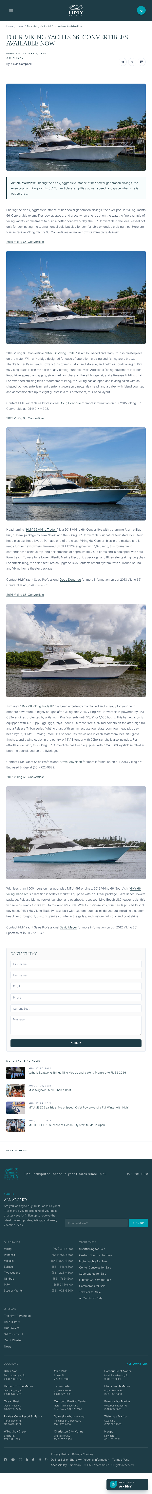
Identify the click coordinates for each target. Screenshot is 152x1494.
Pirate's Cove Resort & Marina (23, 1416)
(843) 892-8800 (62, 1260)
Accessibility (59, 1465)
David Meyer (68, 927)
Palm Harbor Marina (117, 1401)
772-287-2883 (12, 1439)
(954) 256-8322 (12, 1378)
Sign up (138, 1223)
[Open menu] (11, 10)
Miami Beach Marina (117, 1386)
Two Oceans (12, 1272)
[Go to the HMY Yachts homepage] (76, 10)
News (20, 26)
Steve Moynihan (71, 762)
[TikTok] (33, 1459)
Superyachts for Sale (92, 1273)
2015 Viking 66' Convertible (25, 242)
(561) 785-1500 (63, 1278)
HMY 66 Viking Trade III (37, 706)
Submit (76, 1043)
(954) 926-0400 (12, 1394)
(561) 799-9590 (112, 1378)
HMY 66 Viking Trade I (61, 353)
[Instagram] (20, 1459)
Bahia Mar (10, 1371)
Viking (7, 1248)
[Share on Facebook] (123, 62)
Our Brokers (11, 1328)
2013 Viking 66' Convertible (25, 418)
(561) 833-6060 (112, 1409)
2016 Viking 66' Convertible (25, 595)
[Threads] (40, 1459)
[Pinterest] (46, 1459)
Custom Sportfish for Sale (95, 1255)
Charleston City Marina (68, 1431)
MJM (7, 1284)
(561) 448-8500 (62, 1266)
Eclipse (8, 1266)
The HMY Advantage (17, 1315)
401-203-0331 (112, 1439)
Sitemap (75, 1465)
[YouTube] (13, 1459)
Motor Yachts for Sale (93, 1261)
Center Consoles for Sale (95, 1267)
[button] (76, 127)
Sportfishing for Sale (92, 1249)
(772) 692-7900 (112, 1424)
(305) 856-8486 (113, 1394)
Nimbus (9, 1278)
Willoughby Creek (15, 1431)
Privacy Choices (82, 1454)
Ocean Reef (11, 1401)
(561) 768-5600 (62, 1254)
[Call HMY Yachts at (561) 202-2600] (141, 10)
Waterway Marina (115, 1416)
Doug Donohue (70, 403)
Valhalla (9, 1260)
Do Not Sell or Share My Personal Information (80, 1459)
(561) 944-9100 (62, 1284)
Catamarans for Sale (92, 1286)
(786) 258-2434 (13, 1409)
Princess (9, 1254)
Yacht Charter (13, 1340)
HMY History (12, 1321)
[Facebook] (5, 1459)
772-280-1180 (61, 1378)
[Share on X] (132, 62)
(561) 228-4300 (62, 1272)
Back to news (16, 1150)
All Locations (137, 1363)
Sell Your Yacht (13, 1334)
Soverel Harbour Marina (69, 1416)
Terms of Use (120, 1459)
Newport (109, 1431)
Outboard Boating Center (70, 1401)
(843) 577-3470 (63, 1439)
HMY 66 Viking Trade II (41, 529)
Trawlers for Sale (90, 1292)
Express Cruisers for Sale (95, 1279)
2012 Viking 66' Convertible (25, 777)
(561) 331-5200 (63, 1248)
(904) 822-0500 (62, 1394)
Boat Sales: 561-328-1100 (68, 1409)
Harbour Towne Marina (18, 1386)
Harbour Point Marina (118, 1371)
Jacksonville (61, 1386)
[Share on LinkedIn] (142, 62)
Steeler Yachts (13, 1290)
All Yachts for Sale (90, 1298)
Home (9, 26)
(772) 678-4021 (12, 1424)
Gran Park (60, 1371)
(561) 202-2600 (137, 1174)
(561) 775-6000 (62, 1424)
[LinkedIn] (27, 1459)
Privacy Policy (60, 1454)
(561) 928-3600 (62, 1290)
